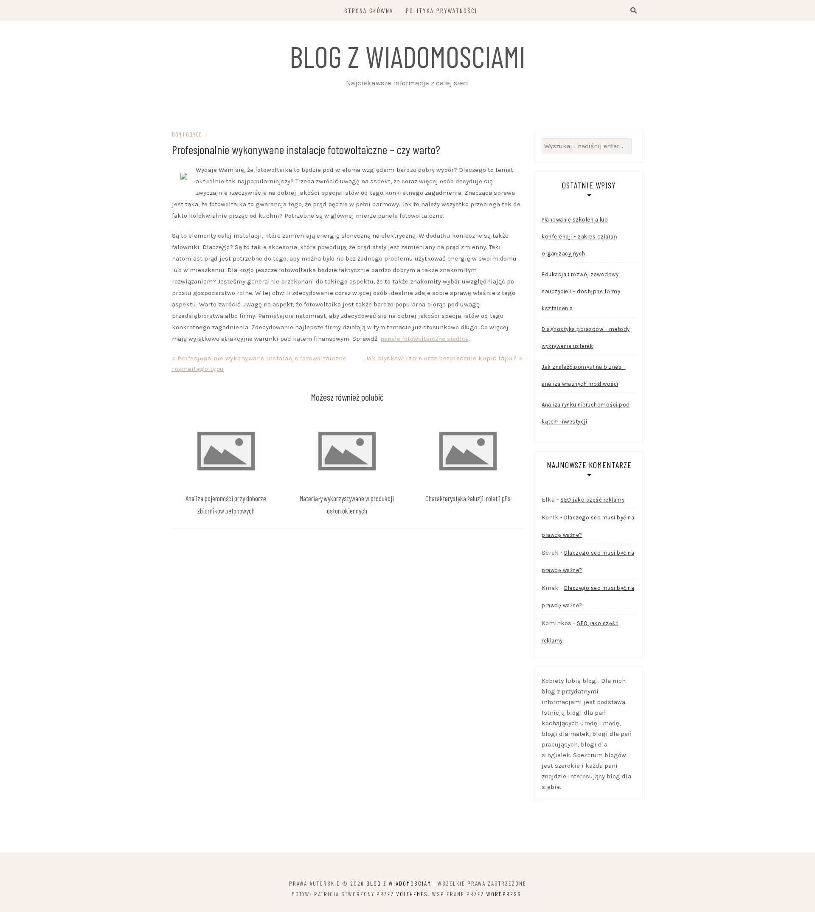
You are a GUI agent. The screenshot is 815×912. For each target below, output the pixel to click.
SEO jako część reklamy (592, 500)
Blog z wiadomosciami (407, 56)
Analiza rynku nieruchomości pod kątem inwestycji (586, 413)
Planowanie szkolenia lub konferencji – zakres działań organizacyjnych (579, 236)
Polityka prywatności (441, 10)
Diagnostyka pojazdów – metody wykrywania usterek (586, 337)
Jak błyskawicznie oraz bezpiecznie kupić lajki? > (444, 358)
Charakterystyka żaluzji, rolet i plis (468, 498)
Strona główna (368, 10)
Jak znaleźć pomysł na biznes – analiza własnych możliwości (584, 375)
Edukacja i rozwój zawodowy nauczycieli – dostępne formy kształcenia (581, 291)
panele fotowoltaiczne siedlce (424, 338)
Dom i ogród (187, 134)
